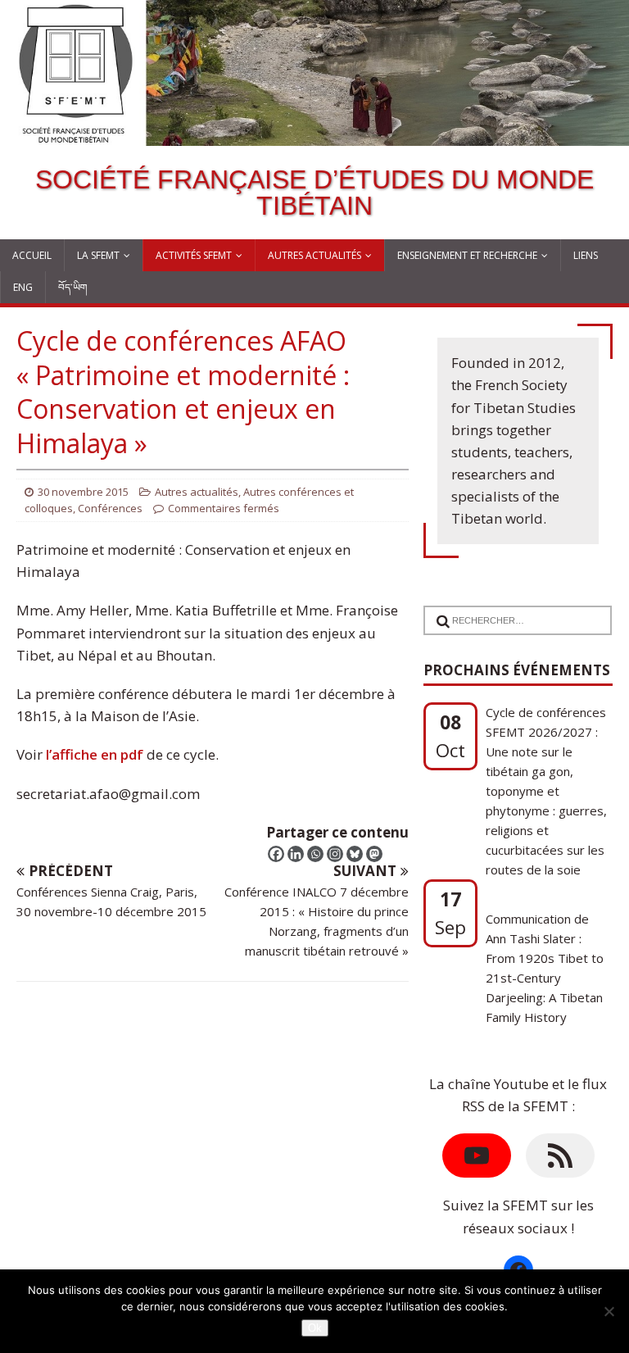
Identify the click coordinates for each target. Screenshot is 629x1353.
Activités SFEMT (194, 255)
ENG (23, 287)
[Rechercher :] (513, 610)
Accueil (32, 255)
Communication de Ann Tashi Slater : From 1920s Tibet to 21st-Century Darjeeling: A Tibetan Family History (545, 921)
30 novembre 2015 (83, 491)
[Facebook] (276, 854)
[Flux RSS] (560, 1155)
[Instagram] (335, 854)
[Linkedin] (295, 854)
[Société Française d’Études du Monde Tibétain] (314, 134)
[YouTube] (476, 1155)
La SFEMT (98, 255)
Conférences (110, 508)
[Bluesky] (354, 854)
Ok (315, 1328)
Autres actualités (314, 255)
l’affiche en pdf (96, 754)
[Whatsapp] (315, 854)
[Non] (608, 1311)
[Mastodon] (374, 854)
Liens (585, 255)
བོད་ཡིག (72, 287)
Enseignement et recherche (467, 255)
